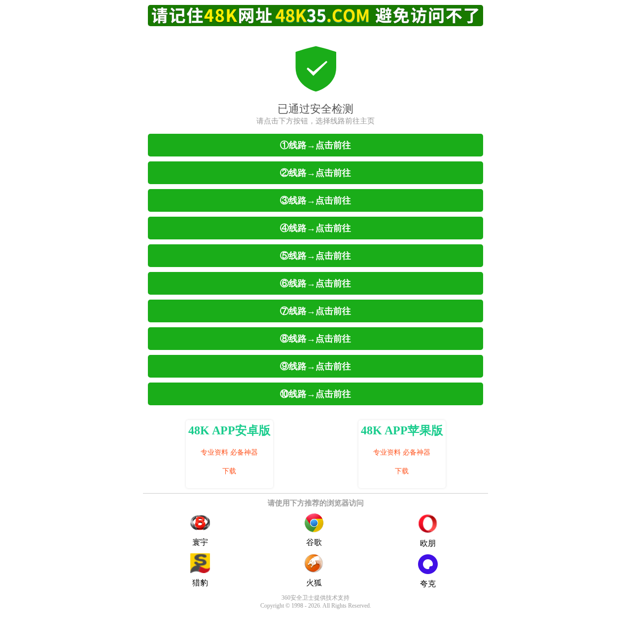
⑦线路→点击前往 (315, 311)
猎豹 (200, 582)
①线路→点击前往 (315, 145)
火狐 (314, 582)
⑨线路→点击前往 (315, 366)
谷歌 (314, 542)
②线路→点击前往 (315, 173)
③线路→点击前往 (315, 200)
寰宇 (200, 542)
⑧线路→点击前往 (315, 339)
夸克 (428, 583)
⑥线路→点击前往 (315, 283)
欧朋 (428, 543)
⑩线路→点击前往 (315, 394)
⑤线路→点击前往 (315, 256)
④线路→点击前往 (315, 228)
